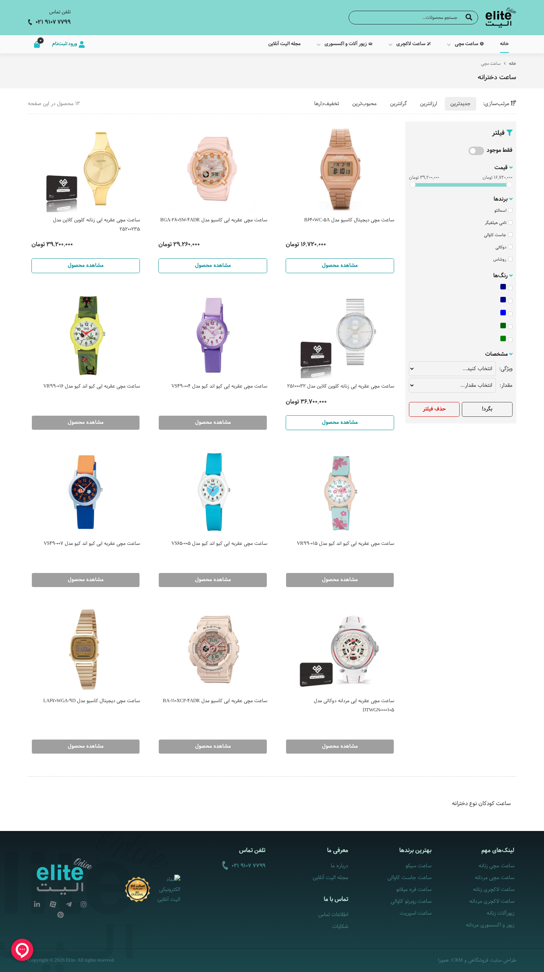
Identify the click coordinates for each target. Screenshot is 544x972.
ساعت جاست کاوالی (409, 878)
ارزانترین (428, 104)
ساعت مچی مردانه (494, 878)
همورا (443, 960)
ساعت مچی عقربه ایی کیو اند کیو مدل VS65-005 (219, 544)
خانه (512, 63)
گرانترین (398, 104)
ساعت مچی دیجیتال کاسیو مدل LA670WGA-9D (91, 701)
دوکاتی (501, 247)
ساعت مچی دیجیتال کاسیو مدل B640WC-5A (349, 220)
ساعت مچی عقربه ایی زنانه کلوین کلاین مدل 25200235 (96, 225)
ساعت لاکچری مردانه (491, 901)
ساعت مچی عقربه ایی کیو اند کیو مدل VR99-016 (91, 386)
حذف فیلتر (434, 409)
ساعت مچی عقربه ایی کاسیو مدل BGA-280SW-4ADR (213, 220)
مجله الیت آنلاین (330, 878)
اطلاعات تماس (333, 915)
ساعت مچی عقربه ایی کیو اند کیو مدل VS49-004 (219, 386)
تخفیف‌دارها (326, 104)
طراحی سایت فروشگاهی (492, 960)
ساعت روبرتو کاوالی (411, 901)
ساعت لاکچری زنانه (493, 889)
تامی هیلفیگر (495, 222)
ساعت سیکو (418, 866)
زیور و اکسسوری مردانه (490, 925)
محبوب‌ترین (364, 104)
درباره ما (339, 866)
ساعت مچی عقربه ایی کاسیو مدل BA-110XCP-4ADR (215, 701)
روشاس (499, 259)
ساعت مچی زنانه (496, 866)
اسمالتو (500, 210)
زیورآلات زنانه (500, 913)
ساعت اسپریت (415, 913)
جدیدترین (460, 104)
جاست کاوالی (495, 235)
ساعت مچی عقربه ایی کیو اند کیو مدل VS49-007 (92, 544)
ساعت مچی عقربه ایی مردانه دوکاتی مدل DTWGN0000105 (354, 705)
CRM (457, 960)
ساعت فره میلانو (413, 889)
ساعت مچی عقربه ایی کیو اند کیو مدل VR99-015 (345, 544)
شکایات (340, 926)
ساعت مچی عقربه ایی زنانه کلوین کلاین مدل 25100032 (340, 386)
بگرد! (487, 409)
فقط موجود (500, 150)
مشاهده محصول (340, 265)
